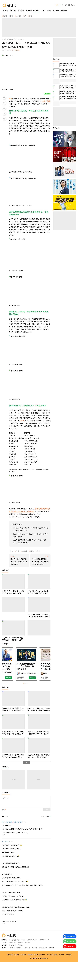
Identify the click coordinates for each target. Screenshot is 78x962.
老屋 (38, 551)
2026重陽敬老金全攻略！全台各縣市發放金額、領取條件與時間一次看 (68, 64)
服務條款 (30, 955)
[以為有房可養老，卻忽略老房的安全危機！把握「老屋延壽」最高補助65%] (39, 745)
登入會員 (19, 947)
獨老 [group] (30, 16)
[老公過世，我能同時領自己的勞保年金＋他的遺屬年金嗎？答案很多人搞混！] (56, 98)
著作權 (36, 955)
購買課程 (57, 5)
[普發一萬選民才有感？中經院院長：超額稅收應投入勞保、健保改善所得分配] (56, 87)
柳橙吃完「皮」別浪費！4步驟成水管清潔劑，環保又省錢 (13, 592)
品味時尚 (36, 10)
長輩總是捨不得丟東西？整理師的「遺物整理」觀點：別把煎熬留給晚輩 (39, 709)
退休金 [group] (11, 16)
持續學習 (13, 10)
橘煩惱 (43, 10)
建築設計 (24, 551)
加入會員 (11, 947)
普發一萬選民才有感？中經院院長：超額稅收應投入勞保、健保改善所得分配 (68, 86)
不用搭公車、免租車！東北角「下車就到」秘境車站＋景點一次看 (68, 70)
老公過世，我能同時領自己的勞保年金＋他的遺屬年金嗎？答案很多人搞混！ (68, 97)
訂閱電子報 (27, 947)
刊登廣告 (9, 955)
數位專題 (56, 10)
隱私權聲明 (42, 955)
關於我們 (61, 955)
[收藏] (4, 113)
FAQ (15, 955)
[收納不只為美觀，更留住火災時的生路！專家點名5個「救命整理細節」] (13, 745)
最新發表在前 (45, 816)
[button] (74, 5)
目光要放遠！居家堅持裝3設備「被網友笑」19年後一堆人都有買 (39, 732)
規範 (3, 810)
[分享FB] (4, 97)
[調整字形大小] (4, 119)
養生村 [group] (5, 16)
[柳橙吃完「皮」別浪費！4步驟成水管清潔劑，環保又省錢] (13, 581)
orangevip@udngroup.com (17, 940)
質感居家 (21, 39)
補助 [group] (25, 16)
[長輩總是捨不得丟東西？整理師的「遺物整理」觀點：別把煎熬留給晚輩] (39, 698)
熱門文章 (56, 59)
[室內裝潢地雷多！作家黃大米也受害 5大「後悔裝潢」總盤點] (39, 581)
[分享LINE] (4, 103)
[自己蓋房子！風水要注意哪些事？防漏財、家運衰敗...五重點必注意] (13, 627)
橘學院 (49, 10)
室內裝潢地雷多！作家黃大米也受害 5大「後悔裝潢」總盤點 (39, 592)
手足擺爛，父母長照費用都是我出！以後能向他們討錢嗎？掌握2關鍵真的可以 (68, 92)
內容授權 (27, 942)
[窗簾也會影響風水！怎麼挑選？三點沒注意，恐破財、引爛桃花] (39, 604)
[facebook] (62, 5)
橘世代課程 (12, 945)
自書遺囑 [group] (18, 16)
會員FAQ (20, 945)
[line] (65, 5)
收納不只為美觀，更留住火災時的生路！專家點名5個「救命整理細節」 (13, 756)
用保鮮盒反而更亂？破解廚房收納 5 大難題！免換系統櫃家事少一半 (13, 732)
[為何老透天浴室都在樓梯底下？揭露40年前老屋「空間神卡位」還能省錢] (13, 698)
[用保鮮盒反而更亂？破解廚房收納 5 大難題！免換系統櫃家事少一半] (13, 721)
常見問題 (34, 947)
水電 (12, 551)
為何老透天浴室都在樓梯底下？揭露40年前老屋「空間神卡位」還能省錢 (13, 709)
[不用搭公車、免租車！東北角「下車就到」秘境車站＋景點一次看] (56, 70)
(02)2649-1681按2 (32, 940)
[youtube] (68, 5)
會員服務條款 (43, 947)
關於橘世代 (12, 942)
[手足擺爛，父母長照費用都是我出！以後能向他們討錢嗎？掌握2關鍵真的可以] (56, 93)
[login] (71, 5)
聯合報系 (49, 955)
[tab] (23, 683)
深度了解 (8, 678)
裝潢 (17, 551)
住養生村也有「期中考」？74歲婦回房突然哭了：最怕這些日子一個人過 (68, 75)
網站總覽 (68, 955)
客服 (18, 955)
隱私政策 (51, 947)
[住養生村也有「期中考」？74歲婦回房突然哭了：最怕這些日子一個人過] (56, 76)
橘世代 (4, 39)
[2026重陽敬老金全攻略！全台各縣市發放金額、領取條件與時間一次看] (56, 65)
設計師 (32, 551)
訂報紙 (55, 955)
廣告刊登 (20, 942)
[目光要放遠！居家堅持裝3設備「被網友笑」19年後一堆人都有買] (39, 721)
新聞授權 (23, 955)
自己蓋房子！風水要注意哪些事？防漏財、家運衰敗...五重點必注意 (13, 639)
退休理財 (6, 10)
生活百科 (29, 10)
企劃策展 (64, 10)
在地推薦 (21, 10)
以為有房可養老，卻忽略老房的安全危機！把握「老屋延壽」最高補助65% (39, 756)
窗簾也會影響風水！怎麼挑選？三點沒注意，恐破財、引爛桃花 (39, 615)
